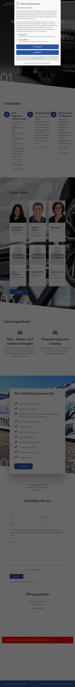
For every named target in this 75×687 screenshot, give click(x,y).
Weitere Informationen (45, 63)
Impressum (27, 63)
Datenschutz (34, 63)
